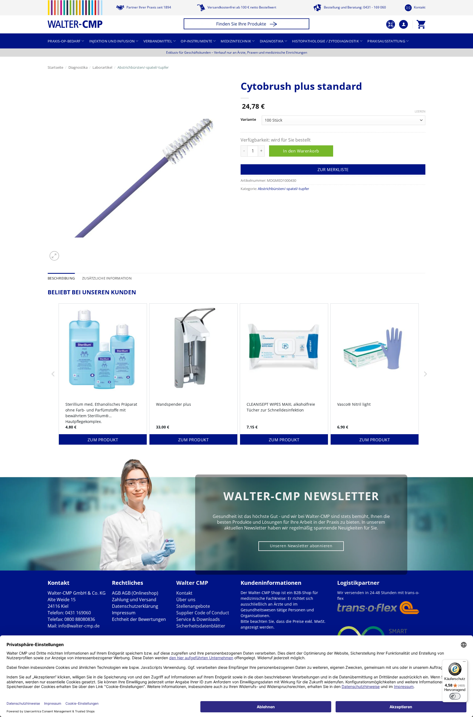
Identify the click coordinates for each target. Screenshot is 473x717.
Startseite (55, 67)
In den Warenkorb (301, 151)
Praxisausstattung (386, 41)
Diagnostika (272, 41)
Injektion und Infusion (112, 41)
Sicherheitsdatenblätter (200, 626)
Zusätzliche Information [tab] (107, 278)
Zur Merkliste (333, 169)
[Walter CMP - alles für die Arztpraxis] (75, 14)
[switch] (454, 696)
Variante (248, 120)
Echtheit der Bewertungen (139, 619)
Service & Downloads (198, 619)
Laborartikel (102, 67)
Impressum (123, 613)
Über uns (185, 600)
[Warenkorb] (421, 24)
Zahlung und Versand (134, 600)
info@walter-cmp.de (79, 626)
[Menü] (464, 663)
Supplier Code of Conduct (202, 613)
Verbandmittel (157, 41)
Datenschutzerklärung (135, 606)
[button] (247, 24)
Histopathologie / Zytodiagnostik (325, 41)
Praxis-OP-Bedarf (64, 41)
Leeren (420, 111)
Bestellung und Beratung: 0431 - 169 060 (354, 7)
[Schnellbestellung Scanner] (390, 24)
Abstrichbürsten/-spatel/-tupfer (143, 67)
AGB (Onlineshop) (140, 593)
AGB (116, 593)
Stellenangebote (193, 606)
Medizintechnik (236, 41)
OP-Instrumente (196, 41)
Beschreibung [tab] (61, 278)
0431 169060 (78, 613)
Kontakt (419, 7)
